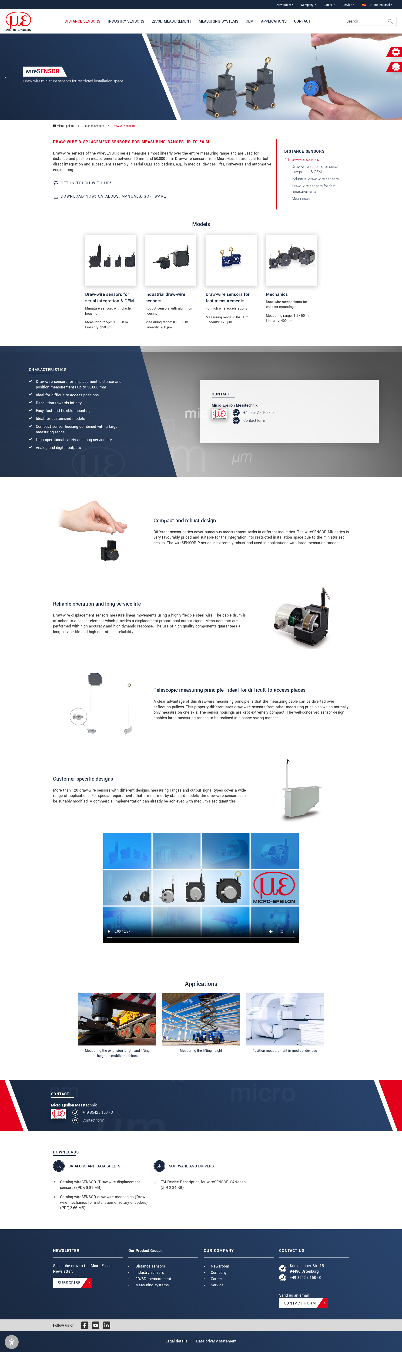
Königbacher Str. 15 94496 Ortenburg (307, 1268)
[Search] (391, 21)
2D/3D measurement (153, 1278)
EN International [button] (379, 5)
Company (219, 1272)
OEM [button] (250, 21)
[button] (12, 1342)
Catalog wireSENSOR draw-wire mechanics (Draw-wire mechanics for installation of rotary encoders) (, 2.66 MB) (104, 1202)
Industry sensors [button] (126, 21)
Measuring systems (152, 1285)
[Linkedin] (106, 1325)
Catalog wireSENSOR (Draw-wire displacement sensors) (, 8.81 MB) (100, 1184)
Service (217, 1285)
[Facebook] (84, 1325)
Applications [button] (274, 21)
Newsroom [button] (284, 5)
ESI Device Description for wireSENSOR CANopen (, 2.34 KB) (203, 1184)
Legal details (176, 1341)
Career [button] (328, 5)
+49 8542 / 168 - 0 (258, 412)
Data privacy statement (216, 1341)
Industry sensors (149, 1272)
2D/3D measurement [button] (171, 21)
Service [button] (347, 5)
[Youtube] (95, 1325)
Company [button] (307, 5)
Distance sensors (150, 1266)
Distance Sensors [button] (82, 21)
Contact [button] (302, 21)
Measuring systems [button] (218, 21)
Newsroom (220, 1266)
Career (216, 1278)
